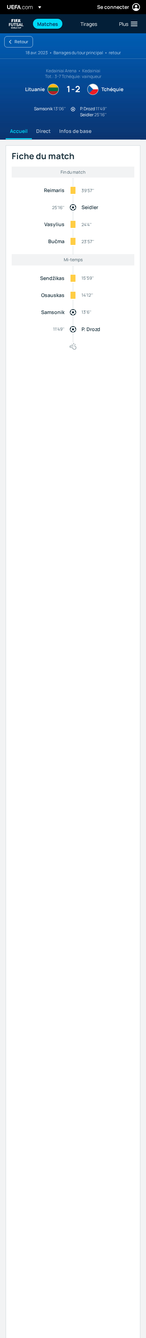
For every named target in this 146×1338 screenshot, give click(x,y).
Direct (43, 131)
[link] (48, 23)
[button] (126, 23)
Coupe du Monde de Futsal (16, 24)
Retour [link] (21, 42)
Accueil (19, 131)
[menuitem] (53, 23)
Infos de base (75, 131)
